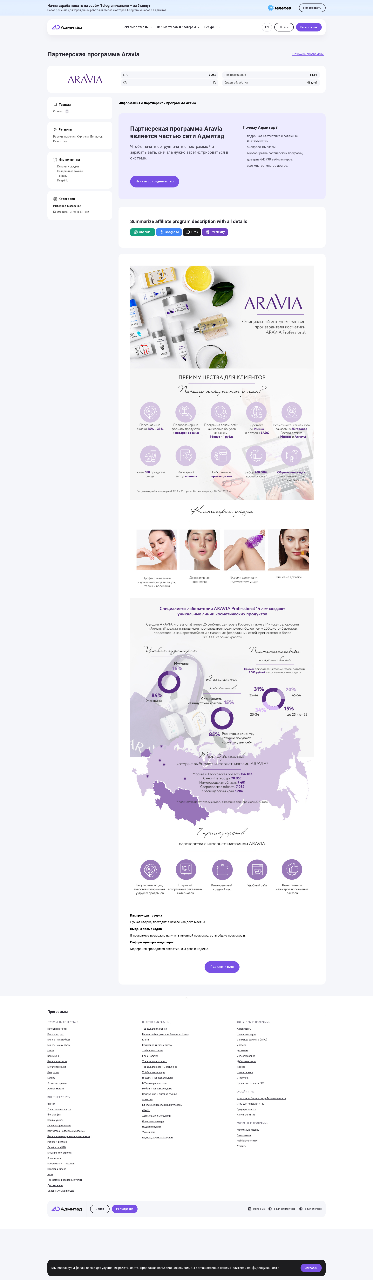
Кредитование (245, 1072)
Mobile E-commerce (247, 1140)
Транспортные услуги (59, 1109)
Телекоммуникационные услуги (65, 1180)
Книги (145, 1039)
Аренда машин (55, 1088)
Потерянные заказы (70, 171)
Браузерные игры (246, 1109)
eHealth (146, 1110)
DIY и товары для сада (154, 1083)
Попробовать (312, 7)
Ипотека (241, 1045)
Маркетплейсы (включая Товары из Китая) (165, 1034)
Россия (58, 136)
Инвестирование (246, 1056)
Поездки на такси (57, 1028)
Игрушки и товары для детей (157, 1077)
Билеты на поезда (57, 1061)
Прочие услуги (55, 1120)
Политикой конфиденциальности (254, 1268)
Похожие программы (308, 54)
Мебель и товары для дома (157, 1088)
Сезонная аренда (57, 1083)
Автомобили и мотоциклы (156, 1115)
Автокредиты (244, 1028)
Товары (62, 175)
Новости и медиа (56, 1169)
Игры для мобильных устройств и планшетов (261, 1098)
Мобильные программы (252, 1123)
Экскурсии (53, 1072)
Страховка (242, 1077)
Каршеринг (53, 1056)
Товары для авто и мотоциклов (159, 1067)
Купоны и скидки (68, 166)
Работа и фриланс (57, 1142)
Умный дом (148, 1132)
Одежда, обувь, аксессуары (157, 1137)
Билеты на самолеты (58, 1045)
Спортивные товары (153, 1121)
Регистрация (308, 27)
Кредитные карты (246, 1034)
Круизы (51, 1077)
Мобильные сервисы (248, 1129)
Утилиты (241, 1146)
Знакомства (54, 1158)
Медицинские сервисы (59, 1152)
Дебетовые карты (246, 1061)
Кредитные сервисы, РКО (251, 1083)
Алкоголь (147, 1099)
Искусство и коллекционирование (66, 1131)
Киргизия (83, 136)
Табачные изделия (152, 1050)
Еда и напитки (150, 1056)
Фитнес (51, 1103)
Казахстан (60, 141)
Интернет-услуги (59, 1097)
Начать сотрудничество (155, 181)
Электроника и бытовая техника (159, 1094)
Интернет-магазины (155, 1022)
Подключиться (222, 967)
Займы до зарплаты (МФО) (252, 1039)
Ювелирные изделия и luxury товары (162, 1105)
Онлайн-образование (59, 1125)
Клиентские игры (246, 1114)
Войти (284, 27)
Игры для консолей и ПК (250, 1103)
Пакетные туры (55, 1034)
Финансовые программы (254, 1022)
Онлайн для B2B (56, 1147)
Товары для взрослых (154, 1061)
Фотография (54, 1114)
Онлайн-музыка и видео (60, 1190)
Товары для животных (154, 1028)
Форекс (241, 1067)
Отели (50, 1050)
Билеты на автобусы (58, 1039)
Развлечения (244, 1135)
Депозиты (242, 1050)
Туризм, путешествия (62, 1022)
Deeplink (62, 180)
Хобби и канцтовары (153, 1072)
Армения (70, 136)
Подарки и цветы (151, 1126)
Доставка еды (55, 1185)
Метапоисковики (56, 1067)
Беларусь (96, 136)
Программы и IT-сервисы (61, 1163)
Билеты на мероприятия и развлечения (68, 1136)
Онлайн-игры (245, 1091)
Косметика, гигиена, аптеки (71, 211)
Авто (50, 1174)
